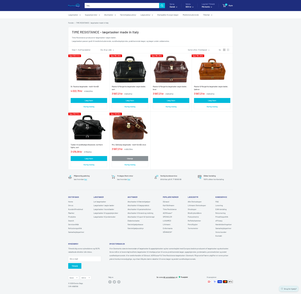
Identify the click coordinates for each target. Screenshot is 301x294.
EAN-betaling (221, 209)
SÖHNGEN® (167, 232)
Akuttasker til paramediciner (139, 209)
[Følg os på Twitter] (114, 282)
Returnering (220, 213)
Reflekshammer (194, 221)
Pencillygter (193, 224)
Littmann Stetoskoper (197, 205)
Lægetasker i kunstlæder (103, 209)
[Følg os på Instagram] (119, 282)
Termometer (193, 228)
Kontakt (218, 236)
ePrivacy (218, 221)
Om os (70, 205)
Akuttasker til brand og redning (140, 213)
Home (70, 201)
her (85, 179)
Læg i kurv (89, 100)
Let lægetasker (99, 201)
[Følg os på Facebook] (110, 282)
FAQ (217, 201)
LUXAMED (167, 221)
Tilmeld (75, 266)
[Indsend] (162, 5)
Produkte (72, 217)
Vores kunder (220, 232)
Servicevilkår (73, 224)
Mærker (71, 213)
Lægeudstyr (145, 15)
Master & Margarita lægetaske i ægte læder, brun (170, 87)
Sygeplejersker (91, 15)
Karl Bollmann (168, 205)
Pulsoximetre (193, 217)
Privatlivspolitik (221, 217)
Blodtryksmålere (195, 213)
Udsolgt (130, 158)
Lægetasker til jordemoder (104, 217)
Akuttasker (108, 15)
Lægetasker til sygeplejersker (105, 213)
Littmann (166, 224)
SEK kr (83, 278)
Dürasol (166, 201)
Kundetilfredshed (75, 209)
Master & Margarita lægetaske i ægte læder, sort (129, 87)
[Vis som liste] (228, 50)
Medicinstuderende (191, 15)
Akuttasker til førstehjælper (139, 201)
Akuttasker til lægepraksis (138, 205)
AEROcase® (167, 213)
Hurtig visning (88, 107)
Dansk (71, 278)
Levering (219, 205)
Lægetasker (73, 15)
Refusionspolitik (75, 228)
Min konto (206, 7)
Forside (71, 23)
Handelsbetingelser (223, 224)
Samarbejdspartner (76, 232)
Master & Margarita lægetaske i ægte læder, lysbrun (211, 87)
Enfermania (167, 228)
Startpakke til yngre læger (168, 15)
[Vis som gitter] (224, 50)
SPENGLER (167, 217)
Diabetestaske (134, 221)
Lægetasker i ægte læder (103, 205)
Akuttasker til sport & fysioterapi (141, 217)
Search (71, 221)
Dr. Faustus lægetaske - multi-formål (85, 86)
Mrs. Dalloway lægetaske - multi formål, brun (129, 145)
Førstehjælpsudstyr (128, 15)
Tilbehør (206, 15)
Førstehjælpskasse (135, 224)
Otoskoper (192, 209)
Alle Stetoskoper (195, 201)
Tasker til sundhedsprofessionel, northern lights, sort (87, 146)
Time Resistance (170, 209)
